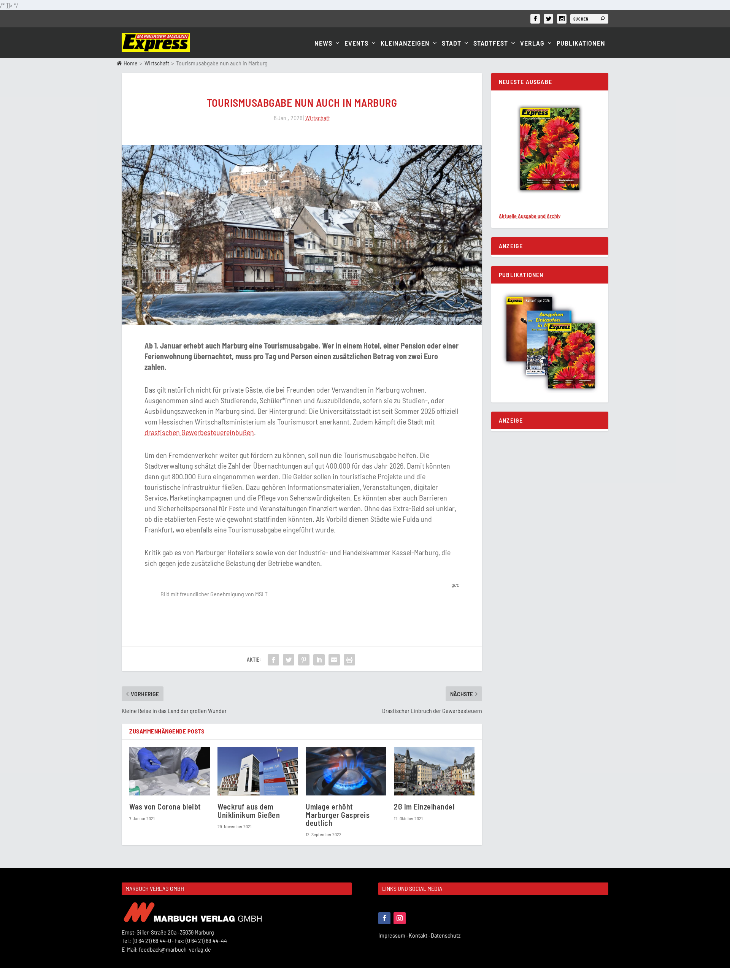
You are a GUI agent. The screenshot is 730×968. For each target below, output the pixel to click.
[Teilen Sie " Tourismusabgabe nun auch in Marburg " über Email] (334, 659)
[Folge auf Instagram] (400, 918)
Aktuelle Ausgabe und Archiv (529, 216)
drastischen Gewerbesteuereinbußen (199, 432)
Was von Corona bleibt (165, 806)
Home (130, 63)
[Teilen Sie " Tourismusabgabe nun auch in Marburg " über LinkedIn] (319, 659)
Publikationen (581, 43)
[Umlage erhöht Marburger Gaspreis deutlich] (346, 771)
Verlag (532, 43)
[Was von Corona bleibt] (169, 771)
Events (356, 43)
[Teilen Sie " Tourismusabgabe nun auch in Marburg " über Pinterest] (303, 659)
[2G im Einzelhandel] (434, 771)
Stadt (451, 43)
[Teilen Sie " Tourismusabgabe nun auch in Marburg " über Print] (349, 659)
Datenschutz (446, 935)
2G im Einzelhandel (424, 806)
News (323, 43)
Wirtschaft (156, 63)
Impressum (393, 935)
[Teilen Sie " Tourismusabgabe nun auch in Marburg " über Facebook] (273, 659)
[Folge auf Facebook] (384, 918)
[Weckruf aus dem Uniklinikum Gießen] (257, 771)
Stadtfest (490, 43)
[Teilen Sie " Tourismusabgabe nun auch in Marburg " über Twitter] (288, 659)
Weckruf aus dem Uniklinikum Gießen (248, 810)
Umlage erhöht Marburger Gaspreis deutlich (338, 814)
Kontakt (420, 935)
